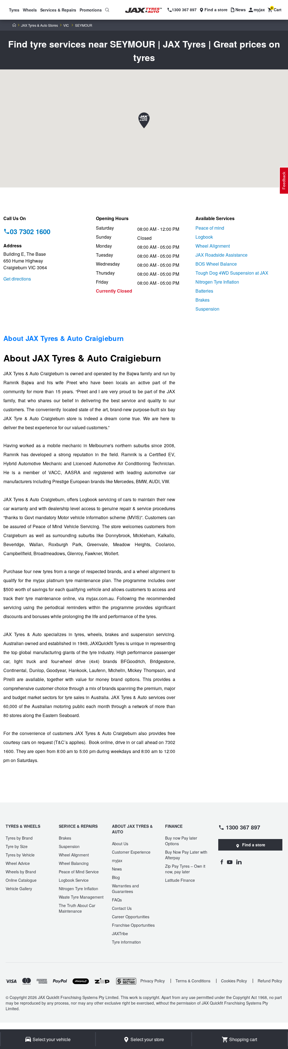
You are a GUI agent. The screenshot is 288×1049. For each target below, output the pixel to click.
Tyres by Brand (19, 838)
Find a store (253, 844)
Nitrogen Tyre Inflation (217, 282)
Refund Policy (270, 981)
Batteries (204, 291)
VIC (66, 25)
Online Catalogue (21, 880)
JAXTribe (120, 933)
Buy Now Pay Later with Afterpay (186, 854)
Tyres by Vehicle (20, 855)
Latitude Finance (180, 880)
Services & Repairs (58, 10)
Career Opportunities (130, 916)
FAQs (117, 900)
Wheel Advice (18, 863)
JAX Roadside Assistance (221, 255)
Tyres (14, 10)
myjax (117, 860)
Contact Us (122, 908)
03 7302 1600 (30, 231)
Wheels (30, 10)
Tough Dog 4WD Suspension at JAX (231, 273)
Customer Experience (131, 852)
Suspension (207, 309)
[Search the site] (107, 10)
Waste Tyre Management (81, 897)
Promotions (91, 10)
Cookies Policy (234, 981)
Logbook (204, 237)
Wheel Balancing (74, 863)
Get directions (17, 278)
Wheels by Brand (21, 871)
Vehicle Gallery (19, 888)
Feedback (284, 180)
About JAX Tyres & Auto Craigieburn (63, 338)
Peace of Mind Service (79, 871)
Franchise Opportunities (133, 925)
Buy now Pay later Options (181, 840)
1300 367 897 (243, 827)
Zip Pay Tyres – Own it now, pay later (185, 868)
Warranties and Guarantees (125, 888)
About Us (120, 843)
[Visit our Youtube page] (229, 861)
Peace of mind (209, 228)
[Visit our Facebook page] (221, 861)
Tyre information (126, 942)
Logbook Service (74, 880)
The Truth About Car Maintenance (77, 908)
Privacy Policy (152, 981)
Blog (116, 877)
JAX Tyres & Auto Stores (39, 25)
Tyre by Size (17, 846)
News (117, 869)
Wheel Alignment (212, 246)
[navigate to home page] (147, 10)
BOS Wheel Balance (216, 264)
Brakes (202, 300)
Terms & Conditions (193, 981)
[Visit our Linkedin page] (239, 861)
